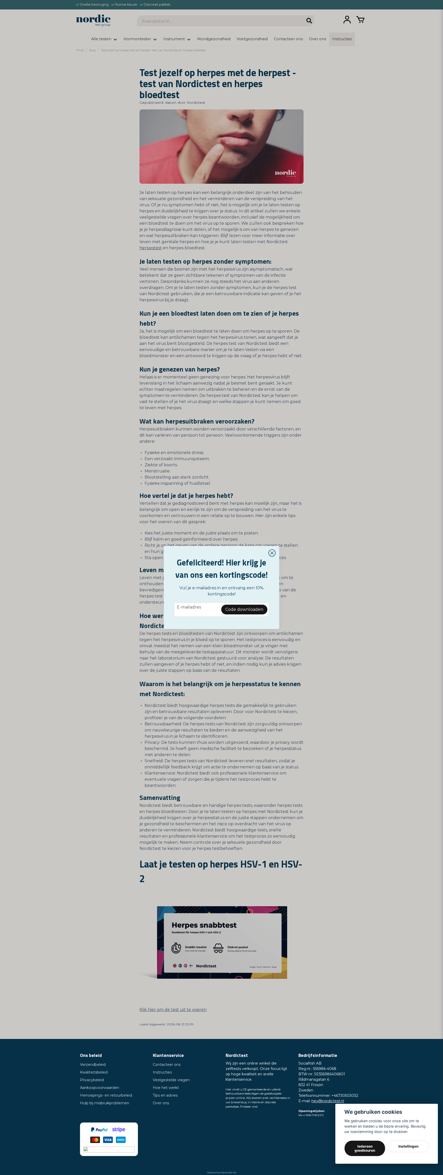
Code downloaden (244, 609)
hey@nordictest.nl (327, 1101)
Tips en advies (165, 1095)
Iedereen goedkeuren (365, 1148)
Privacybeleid (92, 1080)
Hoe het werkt (166, 1087)
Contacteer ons (166, 1064)
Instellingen (408, 1146)
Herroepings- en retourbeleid (106, 1095)
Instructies (162, 1072)
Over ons (161, 1103)
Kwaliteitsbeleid (94, 1072)
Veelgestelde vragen (171, 1080)
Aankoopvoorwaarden (99, 1087)
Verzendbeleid (93, 1064)
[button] (272, 553)
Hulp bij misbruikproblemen (104, 1103)
